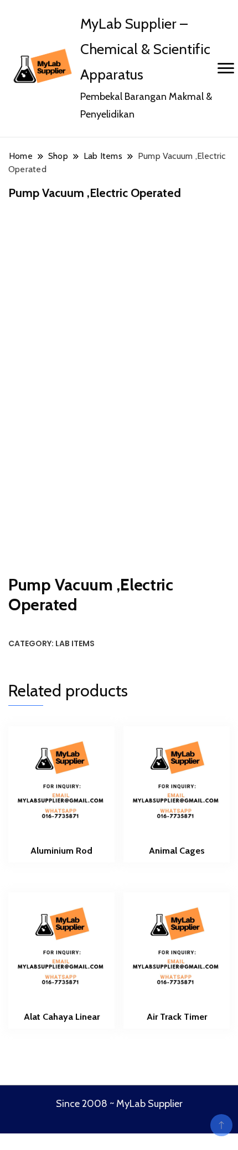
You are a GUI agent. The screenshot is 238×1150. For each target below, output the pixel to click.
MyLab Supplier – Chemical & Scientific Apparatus (145, 49)
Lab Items (75, 643)
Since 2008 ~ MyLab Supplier (119, 1104)
